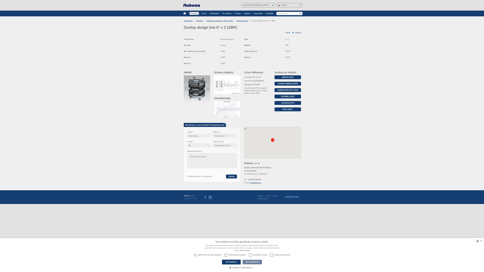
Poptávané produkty (194, 151)
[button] (242, 267)
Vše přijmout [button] (231, 262)
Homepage (188, 21)
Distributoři (214, 13)
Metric (288, 33)
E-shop (238, 13)
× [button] (481, 241)
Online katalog (242, 21)
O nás (203, 13)
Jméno (189, 132)
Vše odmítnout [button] (252, 262)
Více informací (245, 250)
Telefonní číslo (218, 142)
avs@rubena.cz (255, 183)
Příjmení (216, 132)
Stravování (258, 13)
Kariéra (247, 13)
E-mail (189, 142)
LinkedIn (210, 197)
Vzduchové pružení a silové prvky (219, 21)
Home (185, 13)
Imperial (298, 33)
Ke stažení (226, 13)
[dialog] (242, 255)
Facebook (205, 197)
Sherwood (292, 197)
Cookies (268, 196)
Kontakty (269, 13)
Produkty (194, 13)
